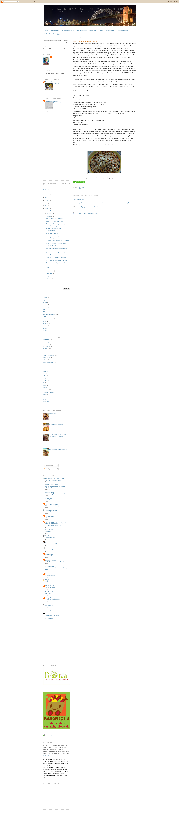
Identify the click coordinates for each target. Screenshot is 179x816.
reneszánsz (46, 402)
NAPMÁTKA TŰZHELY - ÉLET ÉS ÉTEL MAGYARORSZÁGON (55, 523)
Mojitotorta (48, 531)
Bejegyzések (49, 465)
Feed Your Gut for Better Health (53, 480)
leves (44, 321)
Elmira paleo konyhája (52, 504)
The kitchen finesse (50, 592)
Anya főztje (48, 604)
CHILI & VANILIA (50, 560)
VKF (44, 373)
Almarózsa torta (52, 414)
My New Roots (49, 498)
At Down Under (49, 566)
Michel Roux (46, 346)
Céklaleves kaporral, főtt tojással (53, 506)
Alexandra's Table (50, 82)
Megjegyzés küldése (78, 199)
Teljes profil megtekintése (60, 60)
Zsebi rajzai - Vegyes (58, 102)
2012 (46, 200)
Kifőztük (45, 371)
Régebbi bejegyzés (130, 203)
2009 (46, 208)
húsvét (45, 387)
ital (44, 312)
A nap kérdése (45, 445)
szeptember (50, 271)
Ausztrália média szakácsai (50, 337)
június (49, 279)
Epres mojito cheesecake (51, 549)
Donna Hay (46, 342)
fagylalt (45, 300)
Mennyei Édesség (50, 598)
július (48, 276)
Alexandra (56, 56)
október (49, 216)
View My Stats (47, 189)
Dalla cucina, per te (50, 548)
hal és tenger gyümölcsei (50, 307)
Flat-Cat (47, 536)
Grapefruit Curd (57, 83)
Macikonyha (48, 610)
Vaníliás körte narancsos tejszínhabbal (54, 562)
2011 (46, 203)
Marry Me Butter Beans (51, 500)
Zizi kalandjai (49, 618)
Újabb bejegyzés (77, 203)
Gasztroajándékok (122, 30)
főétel (80, 189)
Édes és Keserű (49, 586)
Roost (46, 613)
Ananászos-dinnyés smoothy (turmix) (56, 260)
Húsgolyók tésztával (52, 233)
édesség (45, 330)
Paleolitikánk (55, 30)
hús (44, 309)
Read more (46, 755)
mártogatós (46, 323)
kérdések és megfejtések (49, 392)
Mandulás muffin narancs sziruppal (56, 257)
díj (43, 383)
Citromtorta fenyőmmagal (55, 424)
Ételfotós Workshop (50, 587)
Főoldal (46, 30)
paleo (44, 360)
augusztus (50, 273)
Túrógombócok (49, 605)
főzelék (45, 302)
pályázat (45, 397)
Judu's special (49, 542)
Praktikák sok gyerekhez (52, 615)
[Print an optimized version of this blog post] (79, 183)
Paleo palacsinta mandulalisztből (57, 449)
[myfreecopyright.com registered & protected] (56, 737)
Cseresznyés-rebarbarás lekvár (52, 599)
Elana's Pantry (49, 492)
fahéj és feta (48, 580)
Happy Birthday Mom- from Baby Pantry (55, 494)
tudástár (45, 404)
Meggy (48, 267)
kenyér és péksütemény (49, 314)
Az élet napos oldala (51, 510)
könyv (45, 395)
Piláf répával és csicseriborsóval (85, 41)
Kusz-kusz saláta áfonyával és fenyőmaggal (54, 237)
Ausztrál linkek (110, 30)
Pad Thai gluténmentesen (51, 556)
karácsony (46, 390)
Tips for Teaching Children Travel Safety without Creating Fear (55, 486)
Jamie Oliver (46, 344)
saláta (44, 326)
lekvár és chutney (48, 319)
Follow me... (48, 518)
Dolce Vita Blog (49, 530)
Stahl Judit (46, 349)
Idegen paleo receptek (68, 30)
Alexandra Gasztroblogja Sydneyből (89, 8)
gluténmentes (46, 357)
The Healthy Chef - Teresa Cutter (54, 478)
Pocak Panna (49, 554)
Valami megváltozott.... (50, 575)
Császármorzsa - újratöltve (51, 543)
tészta (44, 328)
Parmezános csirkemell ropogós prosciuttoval (55, 229)
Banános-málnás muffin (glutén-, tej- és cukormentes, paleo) (58, 435)
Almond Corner (49, 516)
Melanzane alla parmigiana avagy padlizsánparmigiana (55, 225)
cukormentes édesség (49, 355)
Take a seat (47, 593)
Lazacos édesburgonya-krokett (54, 218)
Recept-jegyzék (57, 34)
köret (86, 189)
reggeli (45, 399)
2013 (46, 198)
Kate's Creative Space (51, 484)
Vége (46, 581)
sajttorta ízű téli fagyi (50, 537)
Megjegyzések (49, 469)
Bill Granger (46, 339)
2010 (46, 206)
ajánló (44, 378)
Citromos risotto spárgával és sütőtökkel (57, 240)
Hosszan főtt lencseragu (51, 512)
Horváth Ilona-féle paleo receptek (86, 30)
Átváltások (47, 34)
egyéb (44, 385)
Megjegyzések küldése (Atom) (89, 207)
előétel (45, 298)
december (49, 211)
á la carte (48, 574)
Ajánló (101, 30)
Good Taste (81, 178)
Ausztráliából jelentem (51, 101)
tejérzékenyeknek (48, 362)
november (50, 213)
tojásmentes (46, 365)
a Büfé (45, 376)
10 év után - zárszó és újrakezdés (53, 525)
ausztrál (45, 380)
